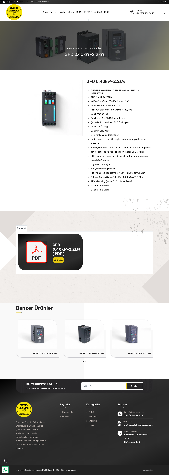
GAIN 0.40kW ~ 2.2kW (139, 353)
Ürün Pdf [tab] (21, 228)
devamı (19, 448)
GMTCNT (88, 12)
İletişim (164, 2)
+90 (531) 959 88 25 (42, 2)
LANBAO (98, 12)
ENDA (78, 12)
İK (158, 2)
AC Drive (97, 48)
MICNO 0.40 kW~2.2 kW (45, 353)
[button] (83, 361)
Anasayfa (47, 12)
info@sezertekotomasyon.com (17, 2)
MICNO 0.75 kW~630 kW (91, 353)
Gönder (134, 386)
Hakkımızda (59, 12)
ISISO (106, 12)
